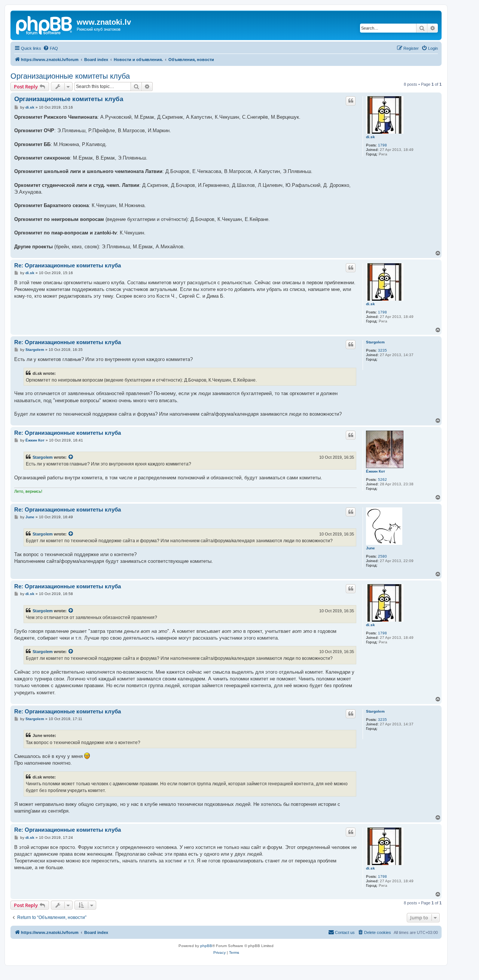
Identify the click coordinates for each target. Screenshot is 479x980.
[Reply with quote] (351, 100)
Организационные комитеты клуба (70, 76)
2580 (382, 556)
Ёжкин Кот (375, 471)
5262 (382, 479)
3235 (382, 350)
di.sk (370, 137)
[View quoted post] (71, 457)
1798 (382, 145)
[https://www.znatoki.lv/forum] (44, 24)
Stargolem (375, 342)
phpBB (206, 946)
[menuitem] (50, 48)
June (370, 548)
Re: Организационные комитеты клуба (67, 265)
